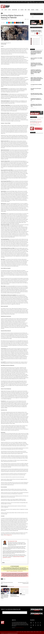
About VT (12, 1)
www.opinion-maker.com (6, 560)
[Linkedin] (13, 23)
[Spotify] (36, 2)
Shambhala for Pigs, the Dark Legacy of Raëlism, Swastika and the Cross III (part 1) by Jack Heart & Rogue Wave (37, 64)
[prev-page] (1, 599)
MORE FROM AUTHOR (11, 586)
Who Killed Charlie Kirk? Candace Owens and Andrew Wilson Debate (37, 94)
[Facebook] (29, 2)
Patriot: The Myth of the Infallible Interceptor (36, 58)
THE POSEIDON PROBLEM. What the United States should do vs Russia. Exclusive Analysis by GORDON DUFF (36, 52)
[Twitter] (38, 2)
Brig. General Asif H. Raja (5, 19)
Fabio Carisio (38, 121)
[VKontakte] (39, 2)
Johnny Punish (38, 124)
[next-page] (2, 599)
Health (6, 9)
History (9, 9)
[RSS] (35, 2)
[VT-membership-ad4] (36, 24)
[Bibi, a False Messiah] (24, 591)
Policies (16, 1)
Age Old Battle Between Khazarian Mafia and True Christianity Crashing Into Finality (14, 595)
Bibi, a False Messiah (22, 594)
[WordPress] (41, 2)
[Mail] (31, 2)
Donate (19, 1)
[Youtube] (42, 2)
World (29, 9)
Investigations (14, 9)
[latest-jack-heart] (36, 114)
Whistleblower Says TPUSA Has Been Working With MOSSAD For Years (36, 105)
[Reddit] (32, 2)
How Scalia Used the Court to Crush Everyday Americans (23, 583)
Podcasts (32, 9)
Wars (25, 9)
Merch (28, 1)
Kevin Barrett (39, 119)
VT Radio (36, 9)
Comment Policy (20, 571)
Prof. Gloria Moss (34, 122)
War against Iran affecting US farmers (36, 89)
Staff (14, 1)
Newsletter (25, 1)
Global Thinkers (33, 132)
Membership (22, 1)
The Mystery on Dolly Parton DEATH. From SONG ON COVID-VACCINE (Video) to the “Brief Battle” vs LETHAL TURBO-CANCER (36, 71)
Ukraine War (12, 593)
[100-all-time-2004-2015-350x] (36, 610)
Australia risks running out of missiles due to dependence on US (36, 99)
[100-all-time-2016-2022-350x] (36, 614)
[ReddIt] (15, 23)
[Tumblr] (21, 23)
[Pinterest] (9, 23)
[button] (42, 9)
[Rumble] (34, 2)
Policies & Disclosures (13, 571)
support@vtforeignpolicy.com (19, 627)
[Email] (17, 23)
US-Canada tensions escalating (36, 84)
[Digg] (23, 23)
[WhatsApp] (11, 23)
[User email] (3, 562)
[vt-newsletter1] (36, 129)
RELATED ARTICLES (4, 586)
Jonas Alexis (34, 119)
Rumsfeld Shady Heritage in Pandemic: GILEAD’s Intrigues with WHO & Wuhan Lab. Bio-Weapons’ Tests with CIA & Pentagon (5, 596)
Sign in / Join (9, 1)
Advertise (31, 1)
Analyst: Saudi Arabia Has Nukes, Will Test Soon (7, 583)
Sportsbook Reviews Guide (10, 633)
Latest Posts (32, 49)
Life (18, 9)
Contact (33, 1)
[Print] (19, 23)
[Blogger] (28, 2)
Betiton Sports (16, 633)
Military (22, 9)
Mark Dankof (39, 122)
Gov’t (2, 9)
